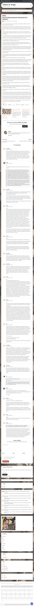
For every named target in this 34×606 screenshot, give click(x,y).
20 (15, 594)
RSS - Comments (4, 577)
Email (14, 453)
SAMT (3, 547)
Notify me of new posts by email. (8, 458)
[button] (10, 135)
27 (15, 596)
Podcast (3, 545)
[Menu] (30, 5)
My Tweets (3, 486)
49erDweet (8, 365)
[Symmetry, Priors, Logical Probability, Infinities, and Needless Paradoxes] (27, 113)
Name (3, 453)
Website (23, 453)
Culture (3, 540)
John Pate (5, 491)
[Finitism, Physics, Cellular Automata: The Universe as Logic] (17, 113)
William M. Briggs (9, 4)
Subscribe (25, 126)
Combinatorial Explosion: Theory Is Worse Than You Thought (6, 115)
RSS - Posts (3, 575)
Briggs (9, 131)
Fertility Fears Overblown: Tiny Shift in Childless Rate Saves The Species (18, 491)
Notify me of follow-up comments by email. (9, 457)
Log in (4, 564)
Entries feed (5, 566)
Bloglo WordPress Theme (25, 604)
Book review (4, 536)
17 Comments (15, 21)
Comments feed (5, 568)
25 (6, 596)
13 (15, 592)
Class (3, 538)
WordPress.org (5, 569)
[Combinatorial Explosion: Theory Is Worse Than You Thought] (6, 111)
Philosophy (4, 15)
